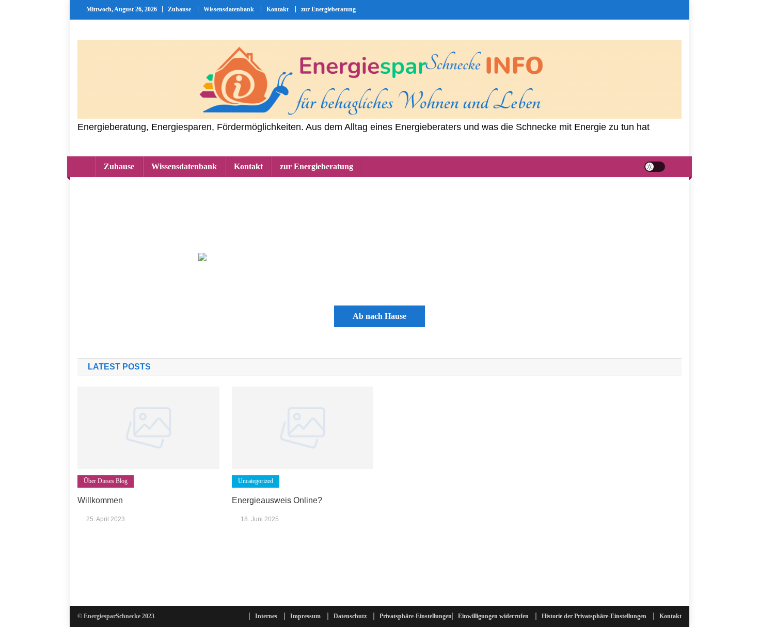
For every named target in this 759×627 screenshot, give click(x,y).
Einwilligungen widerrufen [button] (493, 616)
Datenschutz (350, 616)
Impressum (305, 616)
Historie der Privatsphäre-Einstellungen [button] (594, 616)
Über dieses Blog (106, 481)
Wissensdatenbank (228, 9)
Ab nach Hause (379, 316)
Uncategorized (255, 481)
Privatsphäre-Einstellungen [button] (416, 616)
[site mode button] (654, 167)
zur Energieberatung (328, 9)
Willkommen (100, 500)
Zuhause (179, 9)
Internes (266, 616)
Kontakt (277, 9)
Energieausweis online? (277, 500)
